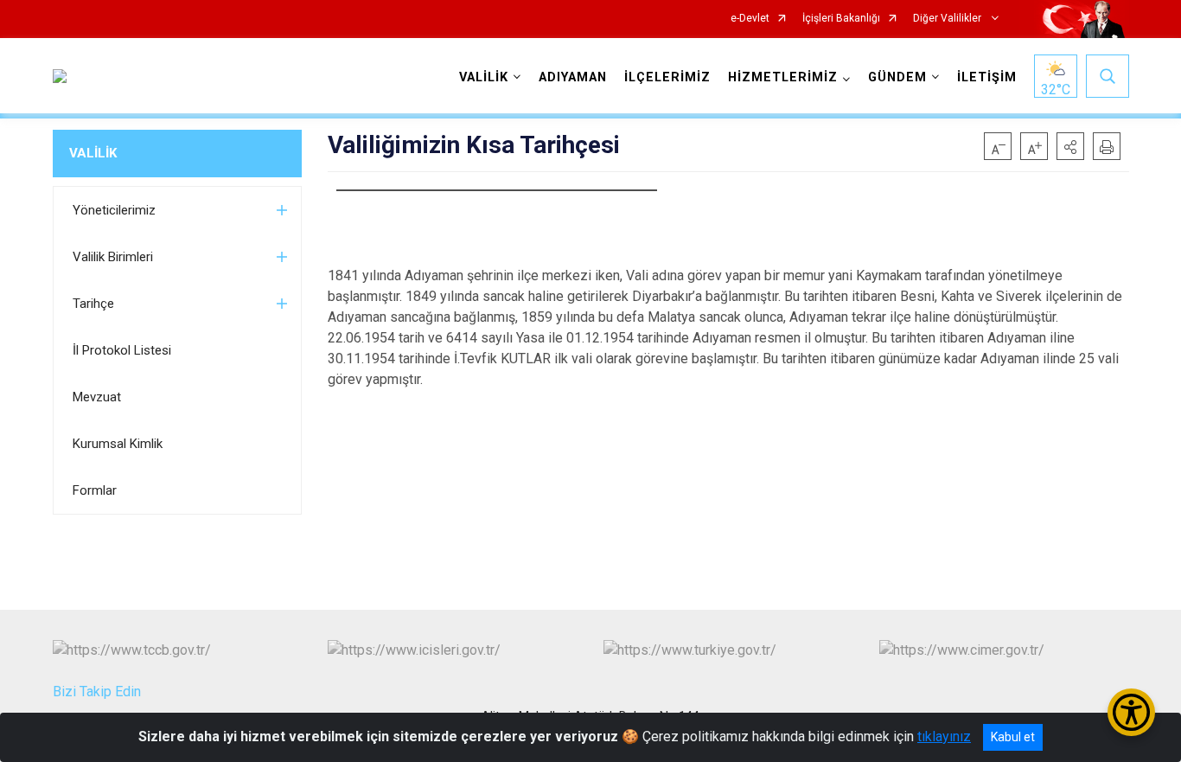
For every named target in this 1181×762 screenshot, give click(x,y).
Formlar (95, 490)
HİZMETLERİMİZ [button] (783, 77)
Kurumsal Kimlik (118, 443)
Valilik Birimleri (113, 257)
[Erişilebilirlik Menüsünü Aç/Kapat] (1131, 712)
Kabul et (1013, 737)
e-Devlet (750, 18)
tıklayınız (944, 736)
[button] (1070, 146)
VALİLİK (93, 153)
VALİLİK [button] (483, 77)
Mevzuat (97, 397)
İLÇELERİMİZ (667, 77)
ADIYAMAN (573, 77)
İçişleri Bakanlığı (841, 18)
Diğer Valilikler (948, 18)
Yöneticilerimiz (114, 210)
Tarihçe (93, 303)
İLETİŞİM (987, 77)
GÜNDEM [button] (897, 77)
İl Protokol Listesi (122, 350)
